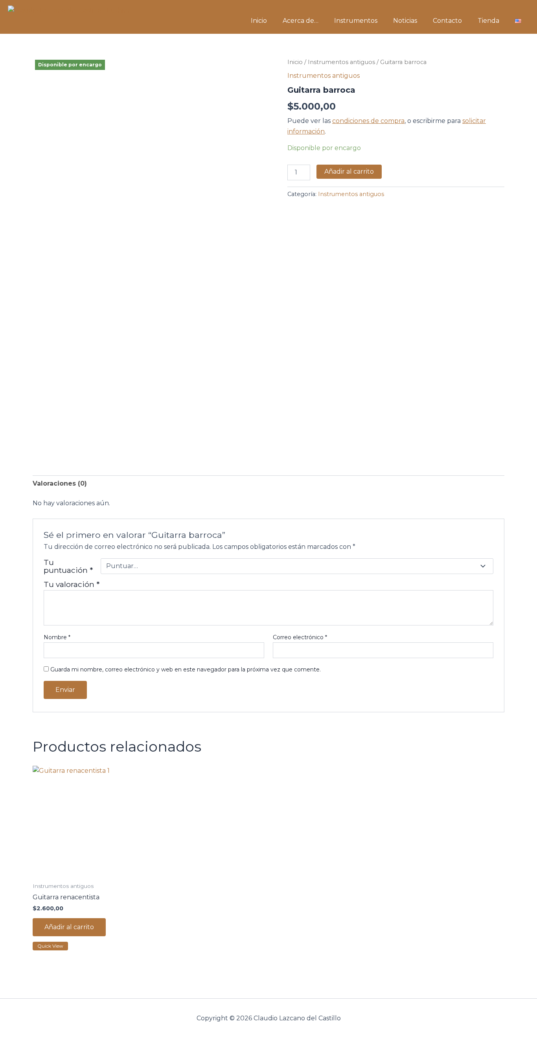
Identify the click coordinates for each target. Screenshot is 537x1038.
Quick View (50, 946)
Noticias (405, 20)
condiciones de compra (368, 121)
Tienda (488, 20)
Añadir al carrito (349, 171)
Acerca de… (300, 20)
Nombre (57, 637)
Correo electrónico (300, 637)
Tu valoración (71, 584)
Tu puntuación (68, 566)
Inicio (259, 20)
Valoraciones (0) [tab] (60, 483)
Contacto (447, 20)
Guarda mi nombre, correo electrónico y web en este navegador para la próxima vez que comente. (185, 669)
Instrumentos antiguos (341, 62)
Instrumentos (355, 20)
